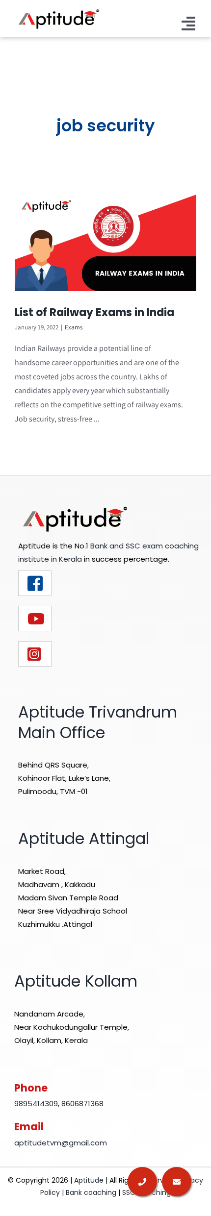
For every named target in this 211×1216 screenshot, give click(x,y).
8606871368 (82, 1103)
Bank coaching (91, 1192)
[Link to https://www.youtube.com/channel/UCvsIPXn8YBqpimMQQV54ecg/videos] (35, 618)
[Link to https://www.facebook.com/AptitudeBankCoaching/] (35, 583)
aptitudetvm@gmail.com (60, 1143)
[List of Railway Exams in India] (105, 243)
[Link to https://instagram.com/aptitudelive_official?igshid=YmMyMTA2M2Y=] (35, 654)
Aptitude (90, 1180)
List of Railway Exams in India (94, 312)
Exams (73, 327)
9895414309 (36, 1103)
